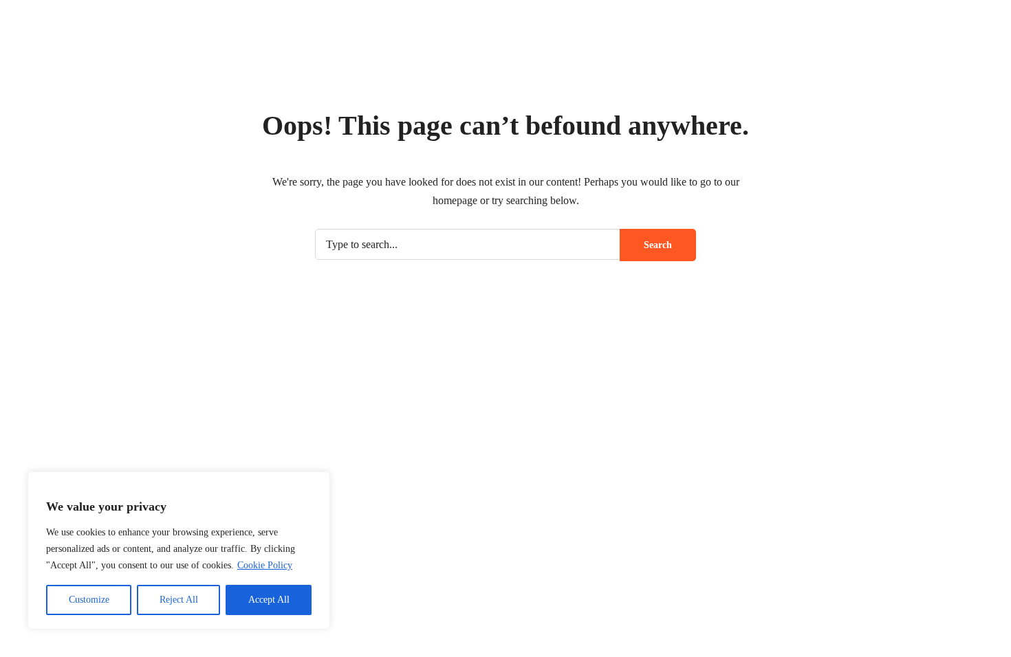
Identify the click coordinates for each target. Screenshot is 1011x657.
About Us (682, 393)
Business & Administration (810, 261)
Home (804, 50)
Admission (859, 50)
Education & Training (337, 268)
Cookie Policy (264, 565)
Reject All (179, 599)
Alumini (679, 495)
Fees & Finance (696, 470)
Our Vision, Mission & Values (729, 419)
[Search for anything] (789, 585)
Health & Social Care (490, 268)
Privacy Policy (682, 16)
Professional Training (644, 261)
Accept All (269, 599)
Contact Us (857, 520)
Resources (684, 520)
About (800, 371)
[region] (179, 550)
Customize (89, 599)
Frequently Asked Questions (726, 444)
